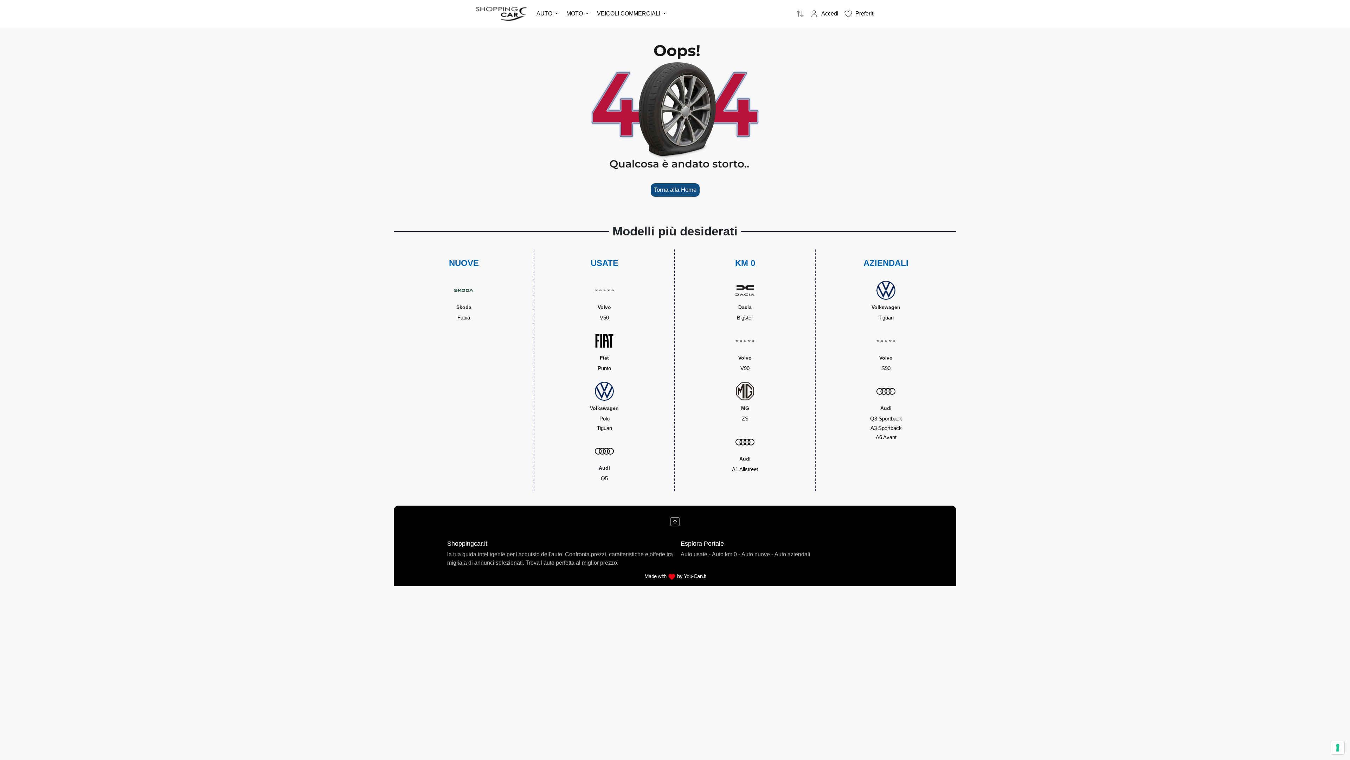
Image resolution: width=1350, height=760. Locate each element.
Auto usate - (696, 554)
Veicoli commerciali (629, 14)
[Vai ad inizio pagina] (675, 521)
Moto (575, 14)
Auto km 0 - (726, 554)
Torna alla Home (675, 189)
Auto (545, 14)
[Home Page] (501, 14)
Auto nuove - (757, 554)
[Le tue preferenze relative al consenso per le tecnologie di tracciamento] (1337, 747)
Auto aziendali (792, 554)
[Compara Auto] (800, 14)
